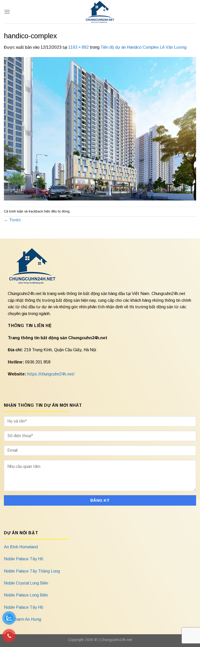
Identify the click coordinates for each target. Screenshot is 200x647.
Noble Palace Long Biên (26, 595)
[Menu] (7, 11)
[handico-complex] (100, 128)
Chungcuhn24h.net (116, 640)
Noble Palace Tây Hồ (23, 559)
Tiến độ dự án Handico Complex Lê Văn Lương (143, 47)
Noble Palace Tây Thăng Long (32, 571)
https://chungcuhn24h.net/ (50, 374)
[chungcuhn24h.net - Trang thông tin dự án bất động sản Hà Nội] (100, 11)
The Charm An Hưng (22, 619)
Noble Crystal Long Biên (26, 583)
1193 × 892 (78, 47)
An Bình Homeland (21, 547)
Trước (12, 220)
